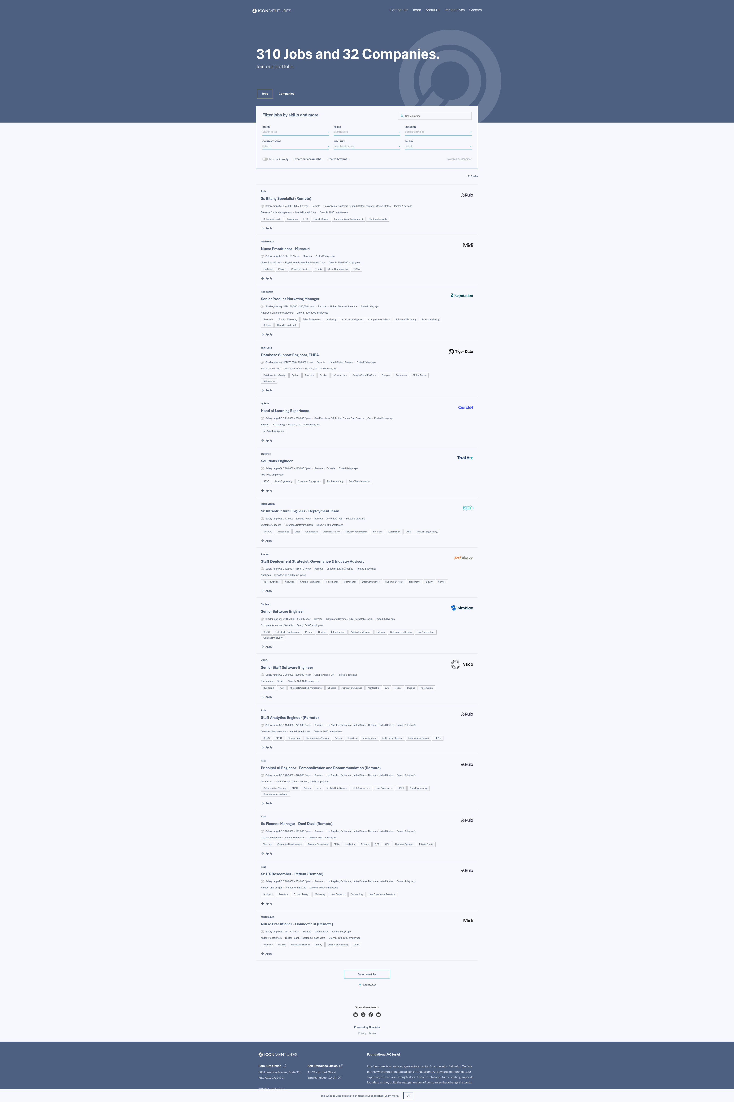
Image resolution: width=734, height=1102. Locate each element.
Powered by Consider (459, 159)
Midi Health (267, 241)
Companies (399, 9)
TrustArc (266, 453)
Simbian (265, 604)
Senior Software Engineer (282, 611)
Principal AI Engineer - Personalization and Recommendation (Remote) (321, 767)
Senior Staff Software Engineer (287, 667)
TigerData (266, 347)
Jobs (265, 94)
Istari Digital (268, 503)
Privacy (362, 1033)
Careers (475, 9)
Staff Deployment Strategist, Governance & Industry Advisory (313, 561)
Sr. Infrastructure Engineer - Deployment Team (300, 511)
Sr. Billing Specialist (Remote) (286, 198)
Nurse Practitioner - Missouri (285, 248)
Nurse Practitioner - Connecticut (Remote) (297, 924)
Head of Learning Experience (285, 410)
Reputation (267, 291)
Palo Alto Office (269, 1066)
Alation (265, 554)
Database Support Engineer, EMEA (290, 354)
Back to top (369, 985)
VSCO (264, 660)
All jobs (316, 159)
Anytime (342, 159)
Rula (263, 191)
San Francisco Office (323, 1066)
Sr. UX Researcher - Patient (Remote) (292, 873)
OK (408, 1095)
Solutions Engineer (277, 460)
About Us (433, 9)
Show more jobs (367, 974)
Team (417, 9)
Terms (372, 1033)
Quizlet (265, 403)
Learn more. (392, 1095)
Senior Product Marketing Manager (290, 298)
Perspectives (455, 9)
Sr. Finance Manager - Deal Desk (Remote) (297, 823)
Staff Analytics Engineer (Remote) (290, 717)
